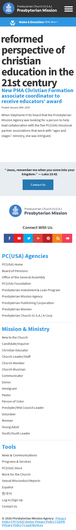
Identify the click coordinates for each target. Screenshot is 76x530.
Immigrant (9, 388)
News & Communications (19, 455)
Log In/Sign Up (12, 500)
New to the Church (15, 337)
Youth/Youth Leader (16, 433)
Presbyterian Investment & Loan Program (31, 290)
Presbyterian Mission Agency (22, 296)
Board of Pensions (15, 271)
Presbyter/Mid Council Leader (23, 407)
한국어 (7, 493)
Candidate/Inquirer (15, 343)
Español (7, 487)
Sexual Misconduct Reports (21, 480)
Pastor (6, 395)
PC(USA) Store (12, 468)
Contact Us (38, 185)
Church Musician (14, 369)
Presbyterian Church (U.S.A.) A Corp (27, 315)
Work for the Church (16, 474)
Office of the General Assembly (23, 277)
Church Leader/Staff (16, 356)
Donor (6, 382)
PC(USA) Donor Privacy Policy (34, 521)
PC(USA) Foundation (16, 283)
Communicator (12, 375)
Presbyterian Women (17, 309)
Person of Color (13, 401)
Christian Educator (15, 350)
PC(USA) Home (12, 264)
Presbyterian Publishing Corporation (28, 303)
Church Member (13, 363)
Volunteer (9, 414)
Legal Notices (33, 525)
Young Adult (10, 427)
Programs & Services (16, 461)
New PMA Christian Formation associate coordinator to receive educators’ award (37, 96)
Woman (7, 420)
